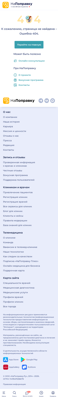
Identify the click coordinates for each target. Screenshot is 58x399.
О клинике (9, 237)
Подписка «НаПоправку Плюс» (20, 261)
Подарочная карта (13, 270)
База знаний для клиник (17, 225)
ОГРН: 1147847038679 (13, 379)
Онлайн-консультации (32, 60)
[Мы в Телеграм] (41, 100)
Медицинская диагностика (18, 287)
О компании (10, 117)
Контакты (24, 85)
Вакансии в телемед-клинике (20, 247)
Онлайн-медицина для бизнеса (21, 265)
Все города (9, 306)
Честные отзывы (12, 170)
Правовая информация (14, 384)
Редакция (8, 145)
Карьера (8, 126)
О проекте (25, 75)
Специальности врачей (16, 283)
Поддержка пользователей (18, 179)
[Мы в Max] (52, 100)
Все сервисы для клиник (17, 206)
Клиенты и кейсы (13, 215)
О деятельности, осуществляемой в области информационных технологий (25, 352)
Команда (8, 242)
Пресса (7, 140)
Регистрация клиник (15, 197)
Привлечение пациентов (18, 192)
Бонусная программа (31, 80)
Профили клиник (13, 301)
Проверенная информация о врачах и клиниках (19, 164)
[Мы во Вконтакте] (46, 100)
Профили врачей (13, 297)
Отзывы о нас (11, 135)
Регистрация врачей (15, 201)
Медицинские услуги (15, 292)
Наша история (11, 121)
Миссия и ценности (14, 131)
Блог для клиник (12, 211)
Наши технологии (13, 251)
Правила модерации (15, 220)
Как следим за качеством (17, 256)
